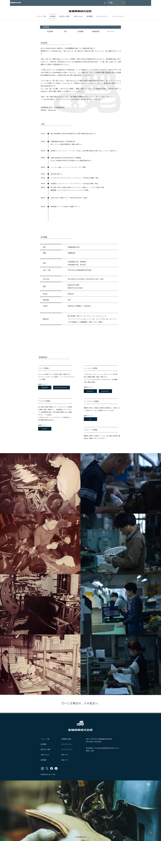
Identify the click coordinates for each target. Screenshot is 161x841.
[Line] (56, 768)
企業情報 (43, 744)
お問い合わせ (45, 754)
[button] (105, 3)
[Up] (151, 833)
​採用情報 (43, 760)
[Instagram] (42, 768)
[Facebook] (51, 768)
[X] (47, 768)
